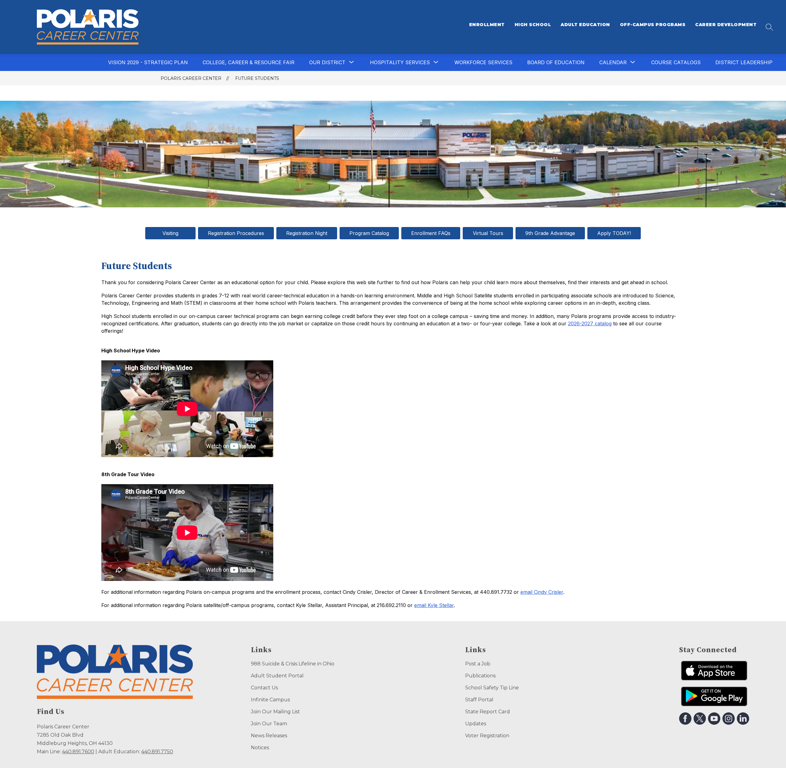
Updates (475, 724)
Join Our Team (269, 724)
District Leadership (743, 62)
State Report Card (487, 712)
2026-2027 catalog (590, 323)
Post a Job (477, 664)
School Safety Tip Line (492, 688)
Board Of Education (556, 62)
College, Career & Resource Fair (248, 62)
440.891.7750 (157, 751)
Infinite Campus (270, 700)
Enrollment (487, 24)
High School (533, 24)
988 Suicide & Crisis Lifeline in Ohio (292, 664)
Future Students (257, 78)
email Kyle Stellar (434, 605)
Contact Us (264, 688)
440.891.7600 (78, 751)
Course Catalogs (676, 62)
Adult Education (585, 24)
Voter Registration (487, 736)
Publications (480, 676)
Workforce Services (483, 62)
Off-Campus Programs (653, 24)
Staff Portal (479, 700)
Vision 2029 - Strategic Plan (148, 62)
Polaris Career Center (191, 78)
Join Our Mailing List (275, 712)
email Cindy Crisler (541, 592)
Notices (260, 747)
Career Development (726, 24)
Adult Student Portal (277, 676)
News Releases (269, 736)
